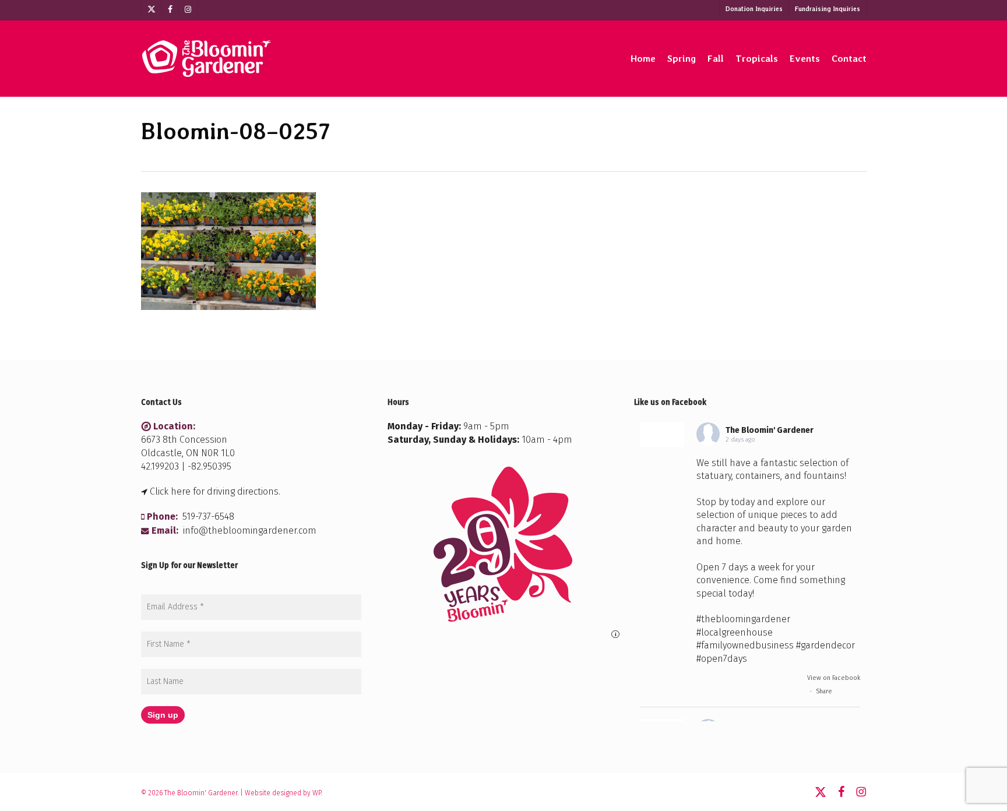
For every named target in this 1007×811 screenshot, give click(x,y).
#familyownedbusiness (745, 645)
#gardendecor (825, 645)
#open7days (721, 658)
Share (824, 691)
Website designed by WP (283, 793)
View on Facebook (833, 678)
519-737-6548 (208, 516)
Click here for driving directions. (215, 491)
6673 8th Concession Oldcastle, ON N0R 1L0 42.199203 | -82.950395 (188, 453)
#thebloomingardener (743, 619)
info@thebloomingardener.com (249, 530)
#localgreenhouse (734, 632)
